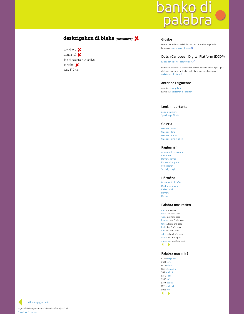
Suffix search (167, 165)
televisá (170, 282)
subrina (164, 233)
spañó (164, 237)
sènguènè (171, 258)
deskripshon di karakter (181, 91)
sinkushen (165, 240)
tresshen (165, 220)
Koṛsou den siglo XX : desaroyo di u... (177, 61)
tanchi (164, 223)
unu (163, 209)
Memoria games (168, 158)
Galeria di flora (168, 131)
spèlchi (169, 272)
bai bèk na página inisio (38, 302)
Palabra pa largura (169, 185)
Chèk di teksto (167, 189)
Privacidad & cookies (27, 312)
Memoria (165, 192)
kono (169, 275)
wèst (163, 213)
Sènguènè (171, 268)
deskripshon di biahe (181, 47)
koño (169, 261)
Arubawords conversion (172, 151)
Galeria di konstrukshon (172, 138)
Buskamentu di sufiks (171, 182)
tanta (163, 226)
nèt (168, 289)
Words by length (168, 168)
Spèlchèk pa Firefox (170, 115)
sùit (163, 230)
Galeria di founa (168, 128)
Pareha (164, 195)
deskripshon (175, 87)
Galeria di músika (169, 135)
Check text (166, 155)
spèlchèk (170, 285)
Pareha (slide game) (170, 162)
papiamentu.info (169, 111)
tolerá (169, 265)
